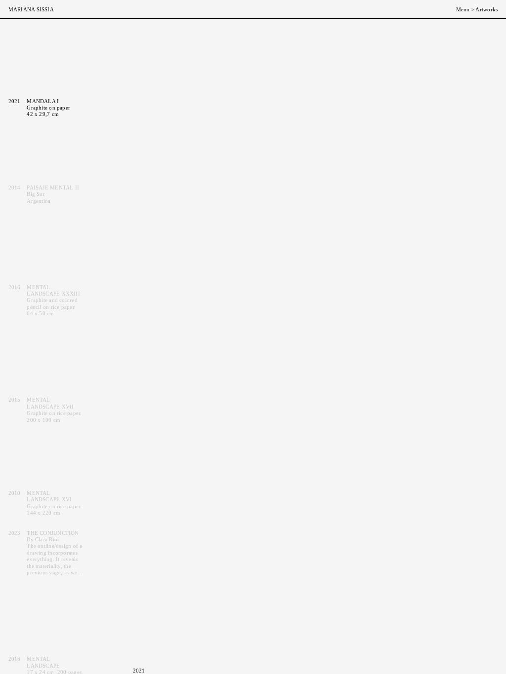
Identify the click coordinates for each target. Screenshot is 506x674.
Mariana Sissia (31, 9)
